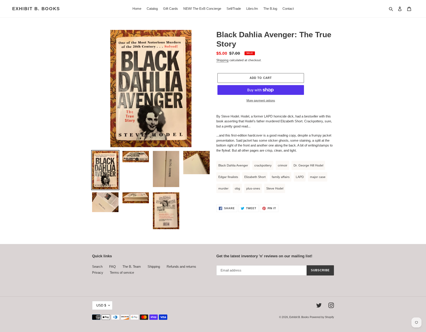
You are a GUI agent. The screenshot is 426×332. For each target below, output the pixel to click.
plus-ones (253, 188)
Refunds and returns (181, 266)
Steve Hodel (274, 188)
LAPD (300, 177)
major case (317, 177)
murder (223, 188)
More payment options (261, 100)
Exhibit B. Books (36, 8)
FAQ (112, 266)
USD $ (101, 305)
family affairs (281, 177)
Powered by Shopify (322, 317)
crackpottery (263, 165)
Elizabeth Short (255, 177)
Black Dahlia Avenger (233, 165)
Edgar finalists (228, 177)
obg (237, 188)
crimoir (282, 165)
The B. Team (131, 266)
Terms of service (122, 272)
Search (97, 266)
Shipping (222, 60)
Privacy (97, 272)
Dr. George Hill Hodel (308, 165)
